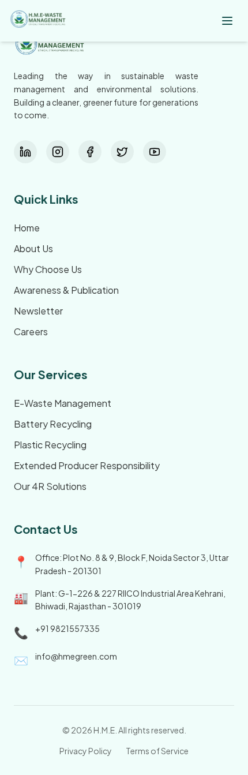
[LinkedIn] (25, 151)
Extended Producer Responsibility (87, 465)
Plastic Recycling (50, 445)
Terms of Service (157, 751)
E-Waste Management (62, 403)
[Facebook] (90, 151)
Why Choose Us (48, 269)
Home (27, 228)
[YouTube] (154, 151)
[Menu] (227, 20)
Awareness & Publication (66, 290)
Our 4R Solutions (50, 486)
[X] (122, 151)
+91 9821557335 (67, 628)
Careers (31, 331)
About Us (33, 248)
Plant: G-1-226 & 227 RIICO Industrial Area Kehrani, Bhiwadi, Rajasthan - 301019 (130, 600)
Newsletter (38, 311)
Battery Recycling (53, 424)
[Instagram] (57, 151)
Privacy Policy (85, 751)
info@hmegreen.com (76, 656)
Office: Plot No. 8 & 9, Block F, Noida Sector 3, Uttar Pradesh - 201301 (132, 564)
